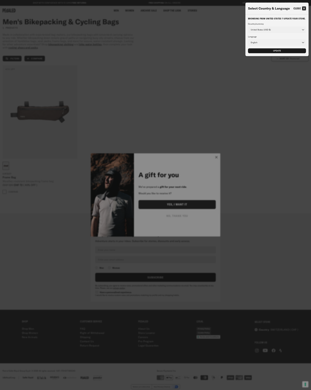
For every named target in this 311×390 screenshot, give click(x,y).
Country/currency (256, 24)
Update (277, 50)
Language (252, 37)
